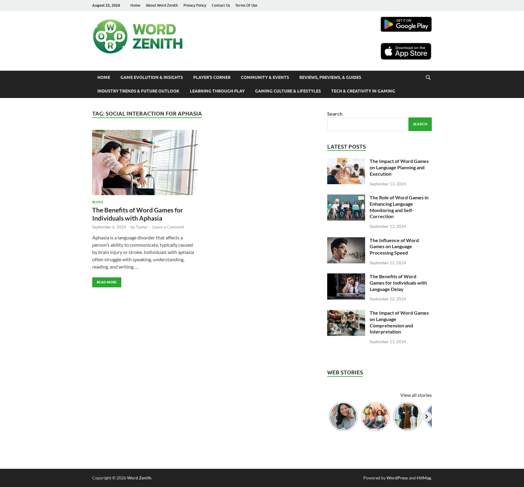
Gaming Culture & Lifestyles (288, 91)
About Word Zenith (162, 5)
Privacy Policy (194, 5)
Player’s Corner (211, 77)
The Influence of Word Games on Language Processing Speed (394, 246)
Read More (104, 280)
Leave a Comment (168, 227)
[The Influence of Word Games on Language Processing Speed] (346, 241)
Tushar (142, 227)
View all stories (416, 395)
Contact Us (221, 5)
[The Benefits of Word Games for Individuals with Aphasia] (145, 165)
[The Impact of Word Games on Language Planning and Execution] (346, 161)
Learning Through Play (217, 91)
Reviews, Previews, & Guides (330, 77)
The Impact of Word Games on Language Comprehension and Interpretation (399, 322)
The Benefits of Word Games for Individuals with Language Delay (398, 282)
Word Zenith (139, 477)
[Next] (427, 416)
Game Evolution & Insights (151, 77)
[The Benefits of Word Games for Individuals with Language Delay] (346, 277)
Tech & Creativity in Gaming (363, 91)
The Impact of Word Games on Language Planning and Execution (399, 167)
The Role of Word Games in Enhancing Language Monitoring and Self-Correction (399, 206)
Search (334, 114)
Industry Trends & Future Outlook (138, 91)
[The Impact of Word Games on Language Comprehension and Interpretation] (346, 313)
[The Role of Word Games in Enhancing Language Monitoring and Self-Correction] (346, 198)
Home (135, 5)
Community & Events (265, 77)
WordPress (397, 477)
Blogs (97, 202)
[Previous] (332, 416)
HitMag (424, 477)
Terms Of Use (246, 5)
